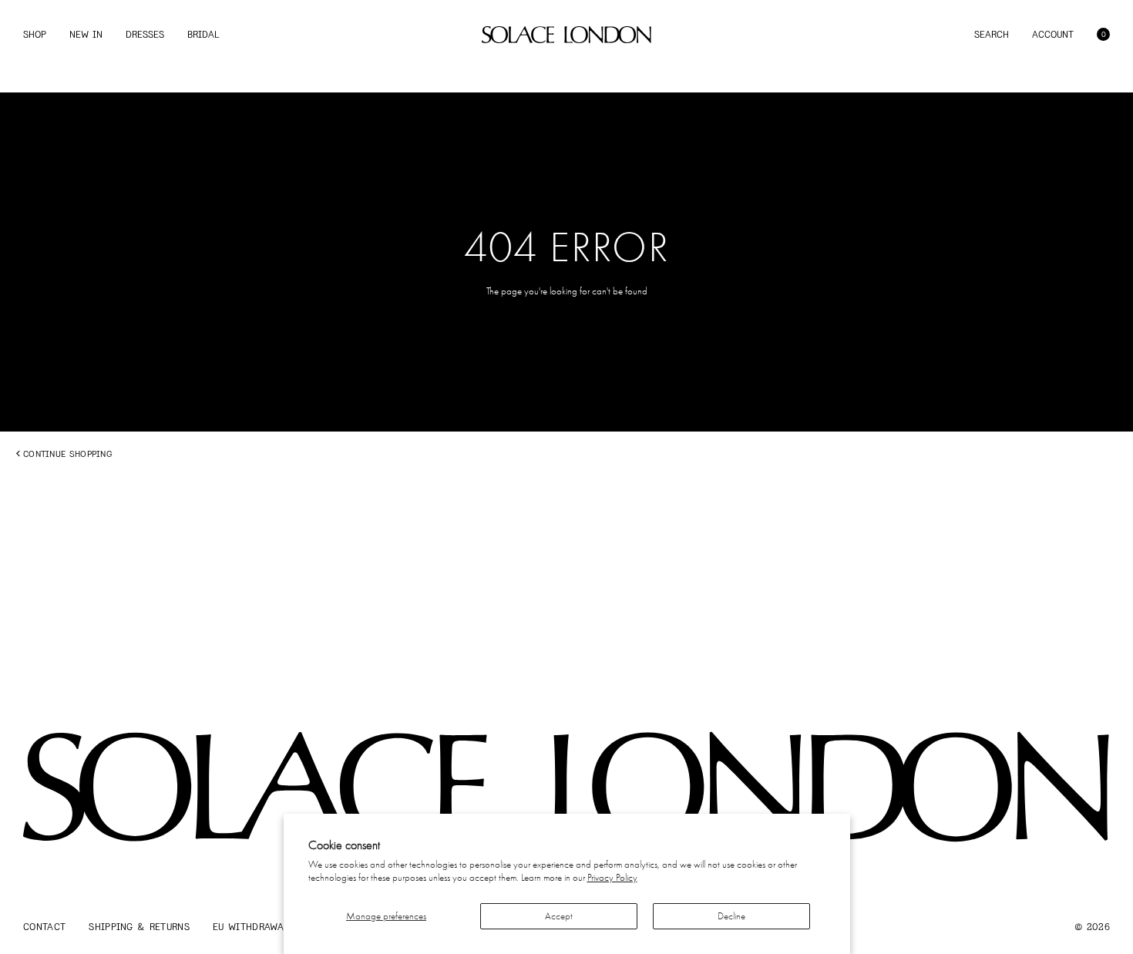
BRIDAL (203, 34)
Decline (731, 916)
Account (1053, 34)
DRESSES (145, 34)
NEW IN (86, 34)
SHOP (34, 34)
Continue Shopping (67, 454)
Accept (559, 916)
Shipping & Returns (139, 926)
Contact (44, 926)
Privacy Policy (612, 877)
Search (991, 34)
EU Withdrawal (250, 926)
